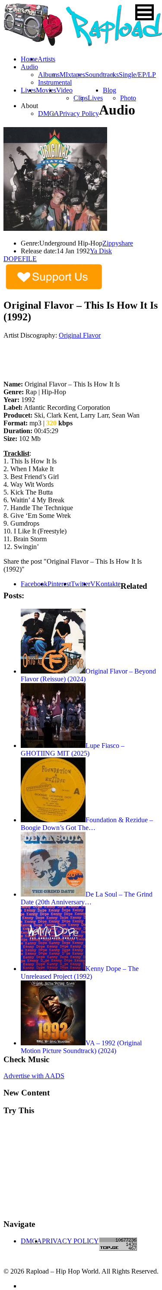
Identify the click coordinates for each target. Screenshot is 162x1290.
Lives (95, 98)
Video (64, 90)
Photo (128, 98)
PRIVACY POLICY (70, 1241)
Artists (46, 59)
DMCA (48, 113)
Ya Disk (101, 251)
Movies (46, 90)
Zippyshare (117, 243)
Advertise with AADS (33, 1075)
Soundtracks (102, 74)
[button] (144, 12)
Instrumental (55, 82)
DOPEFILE (20, 258)
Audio (29, 66)
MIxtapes (72, 74)
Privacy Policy (79, 113)
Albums (49, 74)
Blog (109, 90)
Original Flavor (80, 335)
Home (29, 59)
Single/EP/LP (137, 74)
